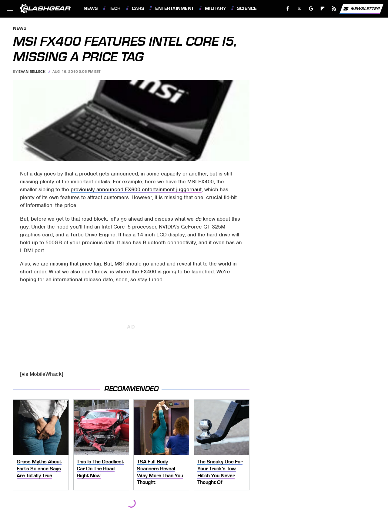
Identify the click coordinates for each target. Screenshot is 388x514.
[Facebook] (287, 8)
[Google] (311, 8)
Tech (115, 8)
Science (247, 8)
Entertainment (174, 8)
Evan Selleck (31, 71)
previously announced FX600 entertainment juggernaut (136, 189)
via (25, 374)
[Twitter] (299, 8)
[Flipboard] (322, 8)
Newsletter (365, 8)
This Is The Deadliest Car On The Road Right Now (100, 468)
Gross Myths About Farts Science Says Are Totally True (39, 468)
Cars (138, 8)
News (91, 8)
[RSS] (334, 8)
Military (215, 8)
